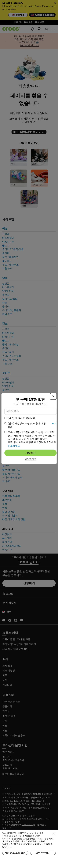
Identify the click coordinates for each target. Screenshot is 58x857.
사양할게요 (30, 459)
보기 (54, 423)
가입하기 (30, 452)
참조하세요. (14, 445)
